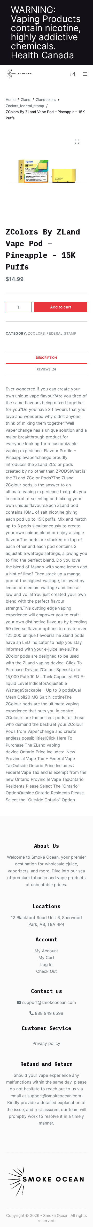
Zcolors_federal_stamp (52, 333)
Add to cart (60, 307)
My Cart (46, 957)
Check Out (46, 971)
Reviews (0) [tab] (46, 369)
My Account (46, 950)
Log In (46, 964)
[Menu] (85, 74)
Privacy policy (46, 1043)
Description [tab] (46, 358)
